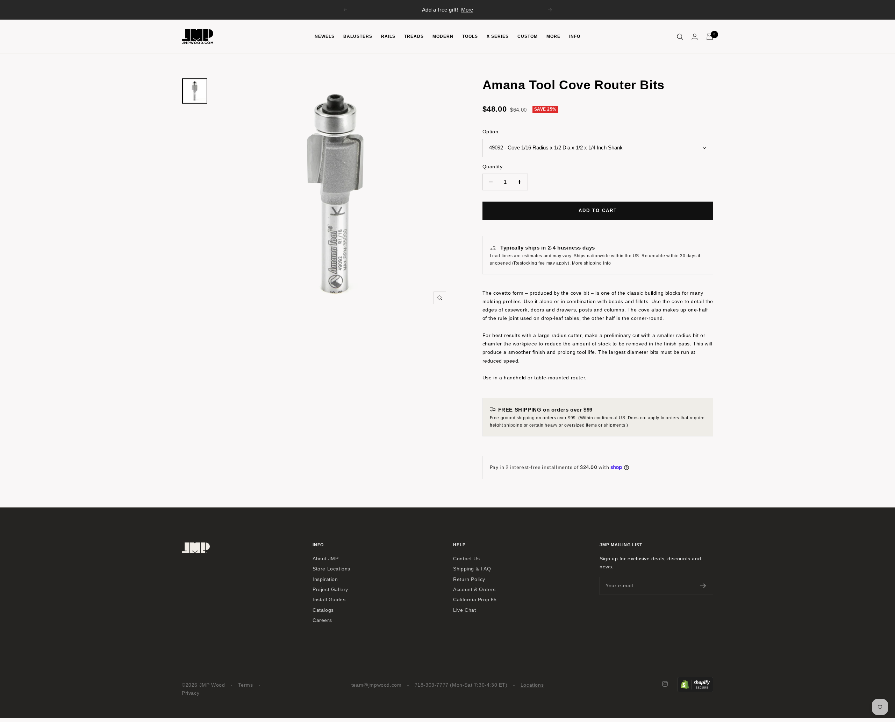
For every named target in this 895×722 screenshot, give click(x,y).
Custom (527, 36)
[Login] (695, 37)
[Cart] (709, 37)
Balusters (357, 36)
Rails (388, 36)
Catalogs (323, 610)
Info (574, 36)
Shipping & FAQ (472, 569)
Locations (532, 685)
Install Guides (329, 599)
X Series (498, 36)
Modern (442, 36)
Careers (322, 620)
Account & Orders (474, 589)
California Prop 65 (475, 599)
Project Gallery (330, 589)
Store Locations (331, 569)
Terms (245, 685)
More (467, 10)
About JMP (325, 558)
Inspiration (325, 579)
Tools (470, 36)
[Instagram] (665, 684)
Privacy (190, 693)
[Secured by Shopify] (695, 681)
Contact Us (466, 558)
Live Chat (464, 610)
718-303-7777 (432, 685)
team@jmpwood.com (376, 685)
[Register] (703, 585)
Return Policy (469, 579)
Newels (325, 36)
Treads (414, 36)
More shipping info (591, 263)
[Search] (680, 37)
